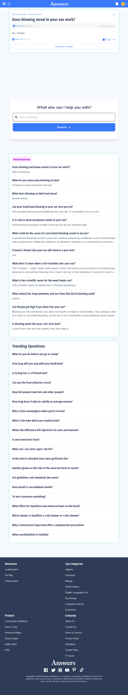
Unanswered (11, 581)
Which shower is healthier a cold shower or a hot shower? (45, 515)
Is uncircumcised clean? (26, 439)
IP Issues (69, 655)
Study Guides (11, 638)
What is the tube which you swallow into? (36, 420)
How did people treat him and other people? (38, 392)
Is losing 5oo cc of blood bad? (29, 373)
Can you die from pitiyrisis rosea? (31, 382)
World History (72, 586)
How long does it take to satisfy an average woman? (42, 401)
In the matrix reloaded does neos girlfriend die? (40, 458)
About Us (70, 621)
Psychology (70, 598)
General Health (35, 14)
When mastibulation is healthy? (30, 534)
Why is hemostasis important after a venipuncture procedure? (48, 525)
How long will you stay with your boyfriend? (37, 363)
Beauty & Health (19, 14)
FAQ (7, 650)
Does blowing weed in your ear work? (43, 19)
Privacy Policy (72, 638)
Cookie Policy (72, 650)
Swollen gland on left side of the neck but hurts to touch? (45, 468)
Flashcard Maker (13, 632)
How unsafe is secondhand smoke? (32, 487)
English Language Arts (76, 592)
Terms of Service (73, 632)
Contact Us (70, 627)
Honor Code (11, 627)
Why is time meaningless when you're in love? (38, 411)
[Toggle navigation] (4, 4)
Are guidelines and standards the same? (35, 477)
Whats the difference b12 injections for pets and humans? (45, 430)
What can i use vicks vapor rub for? (32, 449)
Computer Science (74, 604)
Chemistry (70, 575)
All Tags (9, 575)
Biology (69, 581)
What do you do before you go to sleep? (35, 354)
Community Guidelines (16, 621)
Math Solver (11, 644)
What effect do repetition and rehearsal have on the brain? (46, 506)
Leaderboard (11, 569)
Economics (70, 609)
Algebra (69, 569)
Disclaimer (70, 644)
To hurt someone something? (29, 496)
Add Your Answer (64, 46)
